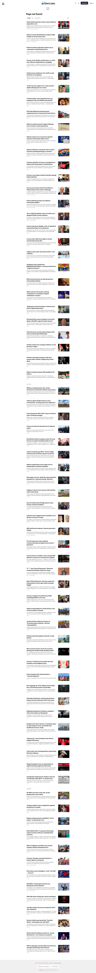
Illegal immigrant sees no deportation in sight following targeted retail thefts (40, 765)
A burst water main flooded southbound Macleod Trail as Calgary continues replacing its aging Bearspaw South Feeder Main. (41, 494)
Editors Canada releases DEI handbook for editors (41, 373)
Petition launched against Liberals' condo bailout (40, 637)
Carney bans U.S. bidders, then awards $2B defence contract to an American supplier (41, 556)
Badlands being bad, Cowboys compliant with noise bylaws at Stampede (40, 712)
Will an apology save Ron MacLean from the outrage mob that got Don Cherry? (41, 946)
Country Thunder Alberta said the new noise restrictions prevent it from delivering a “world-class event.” (40, 862)
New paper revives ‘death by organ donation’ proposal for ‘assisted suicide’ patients (41, 478)
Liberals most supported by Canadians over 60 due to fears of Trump (41, 516)
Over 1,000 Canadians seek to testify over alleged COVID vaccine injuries (41, 214)
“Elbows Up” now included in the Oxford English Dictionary (40, 739)
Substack (41, 970)
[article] (48, 26)
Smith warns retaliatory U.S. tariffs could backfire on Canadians (40, 74)
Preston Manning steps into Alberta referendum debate (38, 201)
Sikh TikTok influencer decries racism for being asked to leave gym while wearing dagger (40, 583)
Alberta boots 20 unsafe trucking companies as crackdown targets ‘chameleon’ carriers (38, 293)
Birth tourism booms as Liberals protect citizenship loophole (40, 280)
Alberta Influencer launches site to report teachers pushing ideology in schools (40, 150)
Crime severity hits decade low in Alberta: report (41, 427)
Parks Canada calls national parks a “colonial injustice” (38, 675)
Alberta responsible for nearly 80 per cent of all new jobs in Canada (41, 609)
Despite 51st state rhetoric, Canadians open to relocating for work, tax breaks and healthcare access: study (41, 725)
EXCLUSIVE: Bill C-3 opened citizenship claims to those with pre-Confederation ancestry (40, 832)
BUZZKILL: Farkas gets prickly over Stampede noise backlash (38, 884)
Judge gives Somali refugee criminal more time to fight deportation (41, 307)
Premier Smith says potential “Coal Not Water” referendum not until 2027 (40, 921)
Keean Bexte (33, 865)
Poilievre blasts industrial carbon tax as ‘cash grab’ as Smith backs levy (40, 48)
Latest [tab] (28, 18)
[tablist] (34, 18)
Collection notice (57, 963)
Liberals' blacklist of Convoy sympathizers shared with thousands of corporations (41, 163)
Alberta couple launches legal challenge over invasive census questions (40, 125)
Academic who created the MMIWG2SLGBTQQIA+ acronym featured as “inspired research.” (41, 266)
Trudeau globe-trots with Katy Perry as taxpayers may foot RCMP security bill (40, 99)
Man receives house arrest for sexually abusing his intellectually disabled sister (40, 649)
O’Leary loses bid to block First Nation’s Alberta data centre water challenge (40, 189)
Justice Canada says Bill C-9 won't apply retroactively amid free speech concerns (40, 452)
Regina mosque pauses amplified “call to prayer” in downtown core (40, 819)
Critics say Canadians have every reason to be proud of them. (41, 678)
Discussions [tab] (37, 18)
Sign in (91, 3)
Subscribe (84, 3)
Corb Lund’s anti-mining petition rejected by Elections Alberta (41, 752)
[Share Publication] (78, 3)
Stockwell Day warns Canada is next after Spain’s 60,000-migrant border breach (41, 320)
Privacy (47, 963)
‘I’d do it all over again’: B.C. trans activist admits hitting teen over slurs (40, 86)
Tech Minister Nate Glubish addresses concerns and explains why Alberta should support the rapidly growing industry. (41, 349)
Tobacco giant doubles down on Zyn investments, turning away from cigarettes (41, 401)
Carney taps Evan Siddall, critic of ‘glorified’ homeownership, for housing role (41, 227)
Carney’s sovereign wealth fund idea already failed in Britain (41, 176)
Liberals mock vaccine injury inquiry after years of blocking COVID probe (41, 333)
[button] (48, 8)
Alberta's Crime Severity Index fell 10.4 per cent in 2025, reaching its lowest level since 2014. (40, 430)
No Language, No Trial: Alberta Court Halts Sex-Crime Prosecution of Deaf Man (41, 686)
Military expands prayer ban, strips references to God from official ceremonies (41, 389)
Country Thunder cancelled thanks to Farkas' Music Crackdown (39, 859)
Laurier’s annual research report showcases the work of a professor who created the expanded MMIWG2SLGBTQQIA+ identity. (41, 270)
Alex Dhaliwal (35, 28)
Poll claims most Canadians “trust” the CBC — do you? (41, 872)
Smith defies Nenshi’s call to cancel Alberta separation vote (41, 23)
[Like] (27, 56)
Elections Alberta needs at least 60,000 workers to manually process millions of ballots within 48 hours (41, 141)
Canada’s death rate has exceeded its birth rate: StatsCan (41, 908)
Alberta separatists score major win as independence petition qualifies (39, 465)
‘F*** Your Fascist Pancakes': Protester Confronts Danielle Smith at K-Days (40, 569)
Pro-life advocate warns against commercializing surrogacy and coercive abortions (40, 543)
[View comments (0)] (37, 43)
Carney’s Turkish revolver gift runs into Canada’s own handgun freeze (40, 662)
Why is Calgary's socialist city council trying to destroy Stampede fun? (39, 846)
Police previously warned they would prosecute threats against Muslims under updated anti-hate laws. (40, 822)
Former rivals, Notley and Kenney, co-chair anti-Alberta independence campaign (41, 61)
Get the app (55, 966)
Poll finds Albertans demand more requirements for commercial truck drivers (41, 112)
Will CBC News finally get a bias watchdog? (41, 896)
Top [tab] (32, 18)
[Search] (75, 3)
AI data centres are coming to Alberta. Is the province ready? (41, 345)
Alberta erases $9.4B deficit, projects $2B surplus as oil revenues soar (41, 35)
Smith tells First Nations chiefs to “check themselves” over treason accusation (40, 934)
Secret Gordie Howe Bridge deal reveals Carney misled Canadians (40, 504)
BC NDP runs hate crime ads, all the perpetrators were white (38, 793)
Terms (50, 963)
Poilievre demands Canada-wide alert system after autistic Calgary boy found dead (40, 359)
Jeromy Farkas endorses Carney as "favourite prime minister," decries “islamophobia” (38, 623)
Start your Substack (44, 966)
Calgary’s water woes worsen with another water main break (41, 491)
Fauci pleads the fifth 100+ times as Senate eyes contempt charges (41, 414)
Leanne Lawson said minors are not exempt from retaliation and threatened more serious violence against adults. (41, 90)
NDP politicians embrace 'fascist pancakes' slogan (41, 529)
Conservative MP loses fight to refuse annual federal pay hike (39, 240)
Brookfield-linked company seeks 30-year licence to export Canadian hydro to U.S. (41, 440)
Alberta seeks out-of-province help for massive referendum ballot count (40, 138)
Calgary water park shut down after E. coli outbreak (41, 252)
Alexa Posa (32, 194)
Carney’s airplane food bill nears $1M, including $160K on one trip (39, 597)
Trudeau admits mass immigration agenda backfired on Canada (41, 806)
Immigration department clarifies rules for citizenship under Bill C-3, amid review (41, 777)
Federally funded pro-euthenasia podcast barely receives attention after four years (40, 699)
